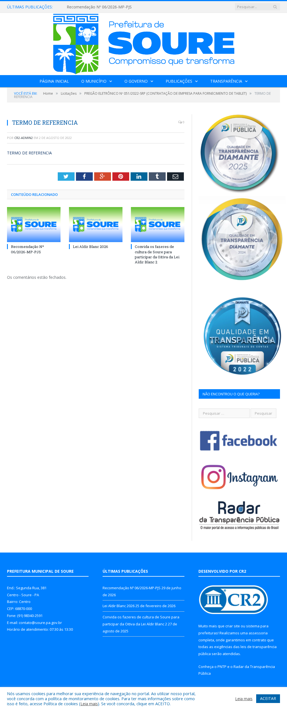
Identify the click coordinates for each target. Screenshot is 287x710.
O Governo (136, 81)
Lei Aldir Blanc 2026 (90, 246)
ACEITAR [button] (268, 698)
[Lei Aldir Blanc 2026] (95, 224)
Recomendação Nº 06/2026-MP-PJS (99, 7)
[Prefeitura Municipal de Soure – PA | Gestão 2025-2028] (143, 43)
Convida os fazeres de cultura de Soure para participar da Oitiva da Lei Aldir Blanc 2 (157, 254)
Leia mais (89, 703)
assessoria (258, 632)
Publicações (179, 81)
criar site (232, 625)
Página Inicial (54, 81)
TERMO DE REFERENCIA (29, 153)
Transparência (226, 81)
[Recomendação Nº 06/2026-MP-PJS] (34, 224)
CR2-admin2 (23, 138)
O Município (94, 81)
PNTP (221, 666)
